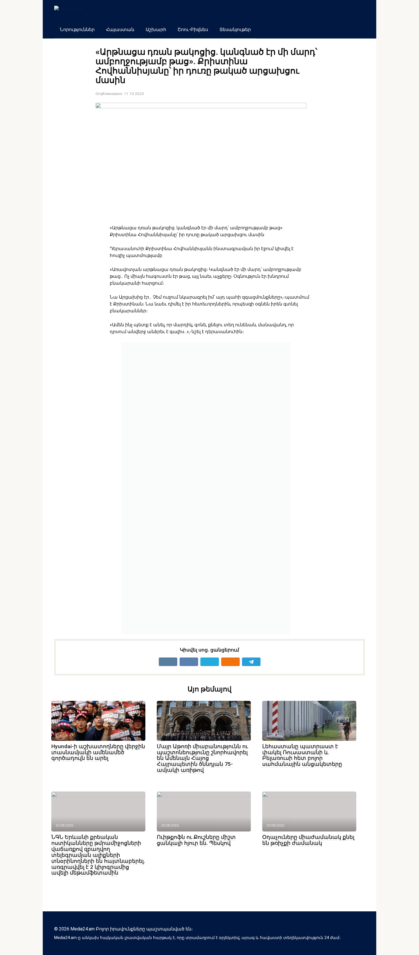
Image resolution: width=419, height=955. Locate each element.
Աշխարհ (156, 29)
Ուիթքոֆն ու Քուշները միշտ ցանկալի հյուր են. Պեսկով (196, 840)
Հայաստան (120, 29)
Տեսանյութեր (235, 29)
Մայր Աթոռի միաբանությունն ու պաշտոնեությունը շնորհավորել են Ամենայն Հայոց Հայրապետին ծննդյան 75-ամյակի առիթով (202, 758)
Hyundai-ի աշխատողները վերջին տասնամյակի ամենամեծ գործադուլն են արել (98, 752)
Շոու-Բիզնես (193, 29)
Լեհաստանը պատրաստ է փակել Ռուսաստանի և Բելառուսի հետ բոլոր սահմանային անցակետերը (302, 755)
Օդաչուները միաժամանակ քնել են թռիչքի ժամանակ (308, 840)
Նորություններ (77, 29)
